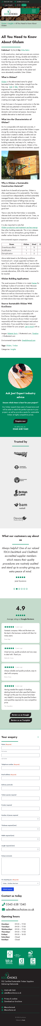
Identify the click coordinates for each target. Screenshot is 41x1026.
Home (3, 23)
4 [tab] (22, 589)
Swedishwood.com (28, 340)
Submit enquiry (7, 889)
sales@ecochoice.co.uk (20, 909)
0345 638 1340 (20, 429)
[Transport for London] (20, 467)
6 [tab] (26, 589)
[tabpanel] (20, 565)
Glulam (4, 81)
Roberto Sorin (12, 333)
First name (4, 751)
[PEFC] (30, 954)
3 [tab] (19, 589)
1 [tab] (14, 589)
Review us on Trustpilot (20, 720)
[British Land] (20, 493)
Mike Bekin (25, 50)
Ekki (16, 87)
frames (34, 283)
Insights (10, 23)
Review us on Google (20, 715)
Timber (15, 345)
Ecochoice (11, 12)
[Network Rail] (20, 454)
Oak (10, 87)
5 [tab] (24, 589)
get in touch (29, 326)
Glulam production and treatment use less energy (19, 227)
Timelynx (35, 333)
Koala (23, 1020)
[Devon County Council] (20, 519)
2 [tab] (17, 589)
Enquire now (20, 421)
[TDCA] (9, 962)
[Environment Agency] (20, 480)
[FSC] (13, 954)
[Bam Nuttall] (20, 506)
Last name (4, 759)
